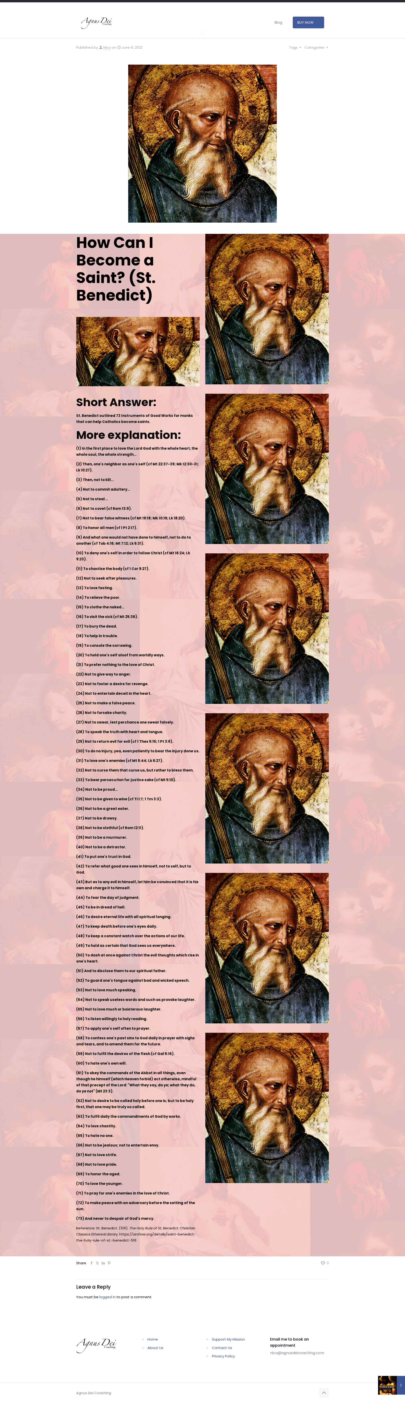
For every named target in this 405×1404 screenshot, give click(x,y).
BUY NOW (305, 22)
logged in (107, 1296)
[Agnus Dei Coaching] (97, 22)
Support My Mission (228, 1339)
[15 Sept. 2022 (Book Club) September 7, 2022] (391, 1385)
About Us (155, 1347)
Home (152, 1339)
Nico (107, 47)
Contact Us (222, 1347)
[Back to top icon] (324, 1393)
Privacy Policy (223, 1356)
